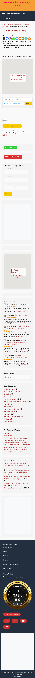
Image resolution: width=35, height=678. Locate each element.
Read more (21, 311)
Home (4, 24)
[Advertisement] (17, 222)
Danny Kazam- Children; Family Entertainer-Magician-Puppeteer (16, 342)
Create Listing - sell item (12, 126)
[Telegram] (16, 38)
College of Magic (9, 389)
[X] (4, 38)
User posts (7, 419)
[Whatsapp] (13, 38)
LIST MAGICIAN (10, 147)
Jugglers (6, 396)
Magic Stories (8, 404)
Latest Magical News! (11, 399)
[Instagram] (10, 38)
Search (29, 103)
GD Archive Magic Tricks (14, 30)
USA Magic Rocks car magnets (14, 488)
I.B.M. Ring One (24, 304)
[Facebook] (7, 38)
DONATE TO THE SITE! (12, 157)
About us (6, 551)
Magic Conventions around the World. (16, 401)
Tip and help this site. (12, 614)
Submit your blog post (10, 564)
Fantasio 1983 (22, 315)
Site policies (17, 676)
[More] (29, 38)
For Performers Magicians (12, 391)
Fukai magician (8, 435)
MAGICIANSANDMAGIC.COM (13, 13)
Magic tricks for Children (12, 409)
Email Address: (9, 185)
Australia (20, 24)
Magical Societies (9, 411)
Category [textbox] (5, 120)
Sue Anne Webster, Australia (13, 452)
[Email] (23, 38)
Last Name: (7, 177)
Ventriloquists (8, 421)
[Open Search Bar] (32, 13)
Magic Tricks (8, 406)
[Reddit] (19, 38)
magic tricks (12, 24)
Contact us (6, 556)
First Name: (7, 169)
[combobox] (6, 120)
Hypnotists (7, 394)
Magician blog (7, 547)
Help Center (7, 568)
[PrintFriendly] (26, 38)
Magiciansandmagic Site (12, 416)
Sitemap (6, 560)
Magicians (7, 414)
